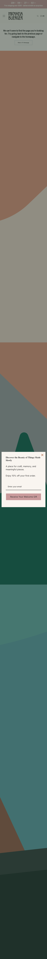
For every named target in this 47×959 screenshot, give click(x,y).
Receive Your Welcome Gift (23, 496)
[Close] (42, 455)
